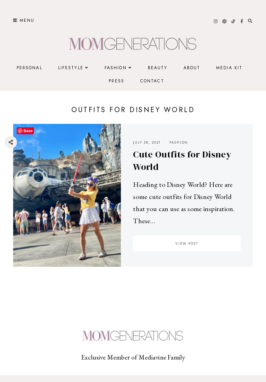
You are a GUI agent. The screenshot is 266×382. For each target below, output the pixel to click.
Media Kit (229, 68)
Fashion (116, 68)
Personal (29, 68)
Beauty (158, 68)
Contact (152, 81)
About (192, 68)
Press (116, 81)
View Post (186, 243)
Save (15, 184)
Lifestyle (70, 68)
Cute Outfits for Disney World (182, 160)
